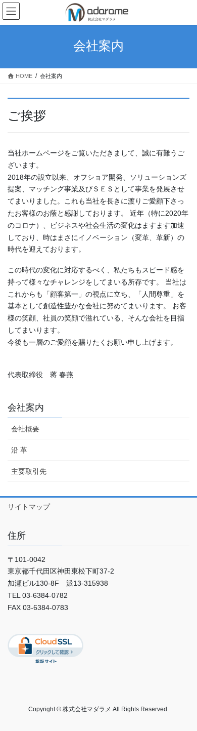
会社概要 (25, 429)
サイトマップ (29, 507)
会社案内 (26, 407)
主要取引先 (28, 471)
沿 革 (19, 450)
